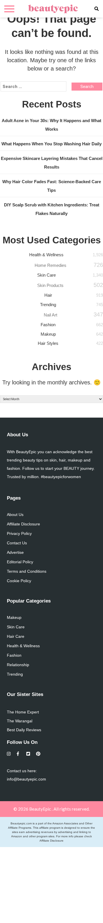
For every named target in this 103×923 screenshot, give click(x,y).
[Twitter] (28, 754)
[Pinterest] (38, 754)
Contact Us (17, 543)
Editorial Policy (20, 562)
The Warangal (19, 721)
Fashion (48, 324)
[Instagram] (9, 754)
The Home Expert (23, 712)
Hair (48, 295)
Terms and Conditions (26, 571)
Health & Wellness (46, 254)
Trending (48, 304)
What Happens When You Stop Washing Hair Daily (51, 143)
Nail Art (50, 314)
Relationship (18, 664)
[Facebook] (19, 754)
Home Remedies (50, 265)
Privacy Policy (19, 533)
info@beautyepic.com (26, 779)
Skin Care (46, 275)
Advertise (15, 552)
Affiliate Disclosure (23, 524)
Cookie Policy (19, 580)
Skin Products (50, 285)
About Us (15, 514)
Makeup (48, 334)
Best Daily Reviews (24, 730)
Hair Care (15, 636)
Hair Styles (48, 343)
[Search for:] (33, 86)
